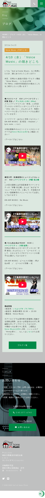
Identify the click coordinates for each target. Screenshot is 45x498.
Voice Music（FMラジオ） (17, 50)
